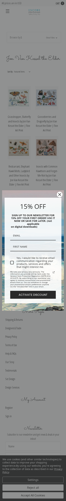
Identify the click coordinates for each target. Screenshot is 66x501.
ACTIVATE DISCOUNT (33, 295)
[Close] (59, 194)
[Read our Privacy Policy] (54, 272)
